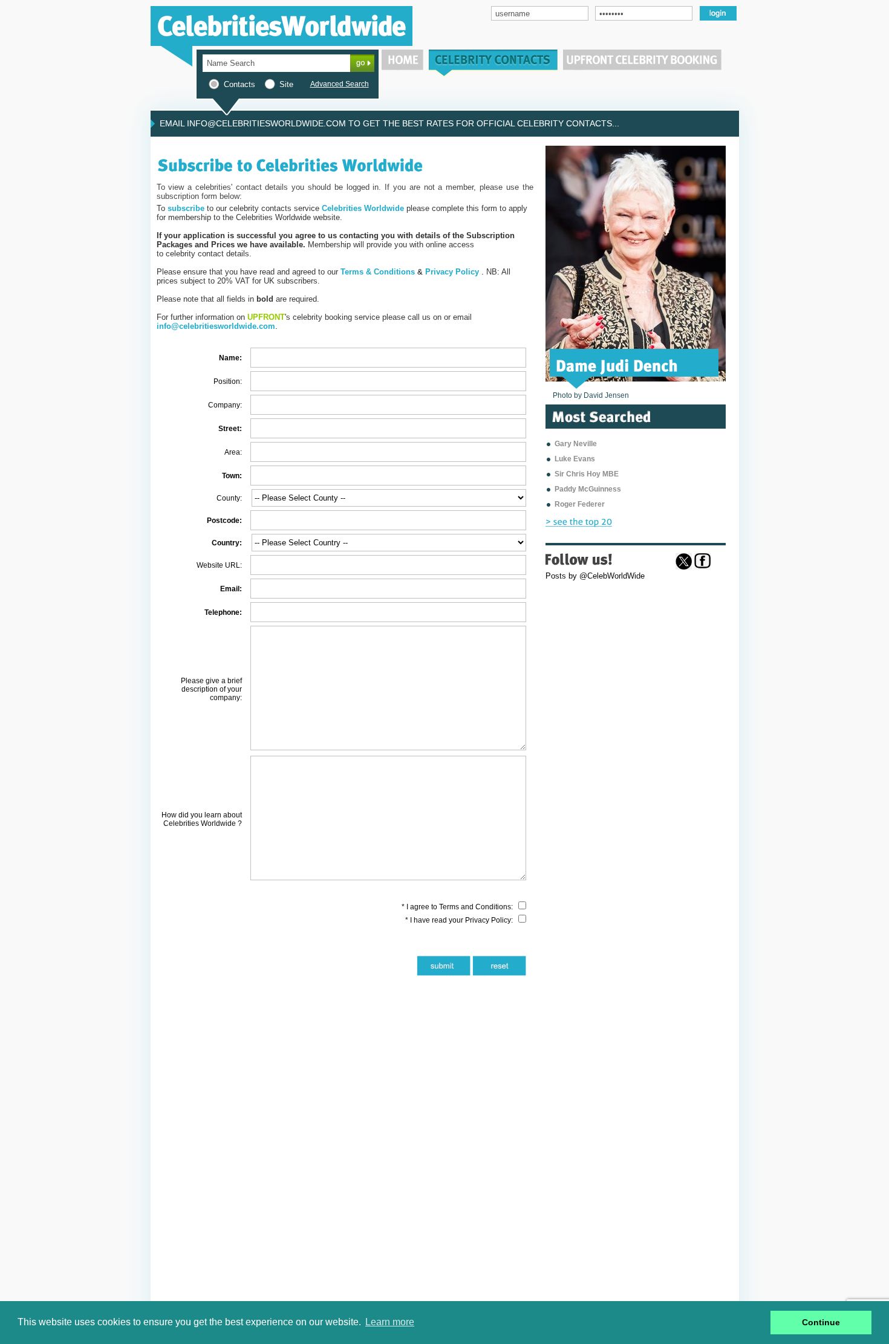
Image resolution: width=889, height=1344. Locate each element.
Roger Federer (580, 504)
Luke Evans (575, 459)
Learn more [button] (389, 1322)
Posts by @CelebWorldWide (595, 575)
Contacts (239, 84)
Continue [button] (821, 1322)
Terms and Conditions (475, 907)
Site (286, 84)
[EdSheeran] (597, 364)
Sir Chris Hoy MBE (587, 474)
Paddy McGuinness (588, 489)
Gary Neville (576, 444)
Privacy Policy (488, 920)
